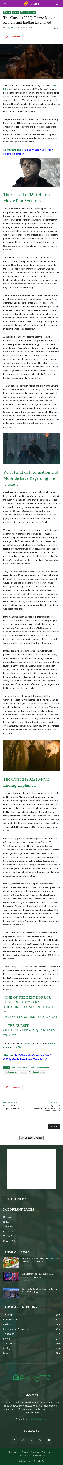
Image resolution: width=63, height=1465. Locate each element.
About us (8, 1226)
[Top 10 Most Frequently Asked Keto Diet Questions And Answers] (11, 1262)
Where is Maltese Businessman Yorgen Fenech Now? (16, 1107)
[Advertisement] (31, 1169)
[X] (40, 1440)
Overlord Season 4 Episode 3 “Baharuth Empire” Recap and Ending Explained (46, 1108)
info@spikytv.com (37, 1419)
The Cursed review (37, 1072)
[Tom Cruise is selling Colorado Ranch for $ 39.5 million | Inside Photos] (11, 1293)
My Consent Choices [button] (31, 1137)
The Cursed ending (20, 1067)
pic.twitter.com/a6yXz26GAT (30, 1017)
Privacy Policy (10, 1240)
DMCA (6, 1221)
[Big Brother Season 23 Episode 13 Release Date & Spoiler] (11, 1276)
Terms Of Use (10, 1236)
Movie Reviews (28, 12)
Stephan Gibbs (12, 27)
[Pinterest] (31, 1440)
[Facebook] (14, 1440)
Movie (15, 12)
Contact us (9, 1231)
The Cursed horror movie (15, 1072)
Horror (7, 12)
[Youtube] (49, 1440)
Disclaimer (9, 1217)
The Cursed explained (40, 1067)
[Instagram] (23, 1440)
